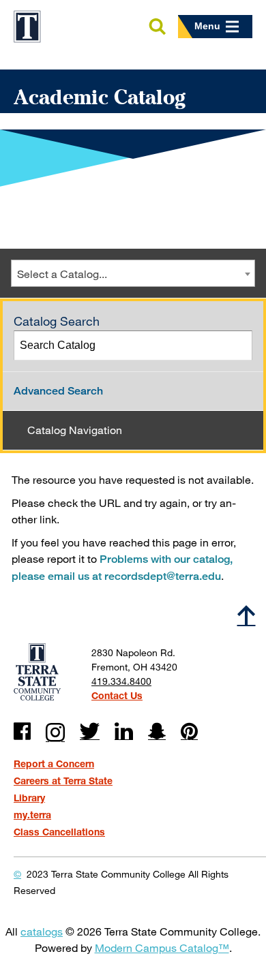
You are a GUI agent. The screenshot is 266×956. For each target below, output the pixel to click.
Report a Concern (54, 763)
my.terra (32, 814)
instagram (55, 732)
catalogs (41, 931)
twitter (90, 731)
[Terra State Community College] (27, 26)
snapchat (157, 731)
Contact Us (117, 695)
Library (29, 797)
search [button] (157, 27)
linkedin (124, 731)
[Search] (238, 345)
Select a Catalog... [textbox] (62, 273)
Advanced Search (58, 390)
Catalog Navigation (74, 429)
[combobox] (133, 273)
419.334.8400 (121, 681)
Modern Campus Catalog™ (162, 947)
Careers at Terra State (63, 780)
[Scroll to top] (246, 614)
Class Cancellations (59, 831)
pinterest (189, 731)
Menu (207, 25)
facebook (22, 731)
